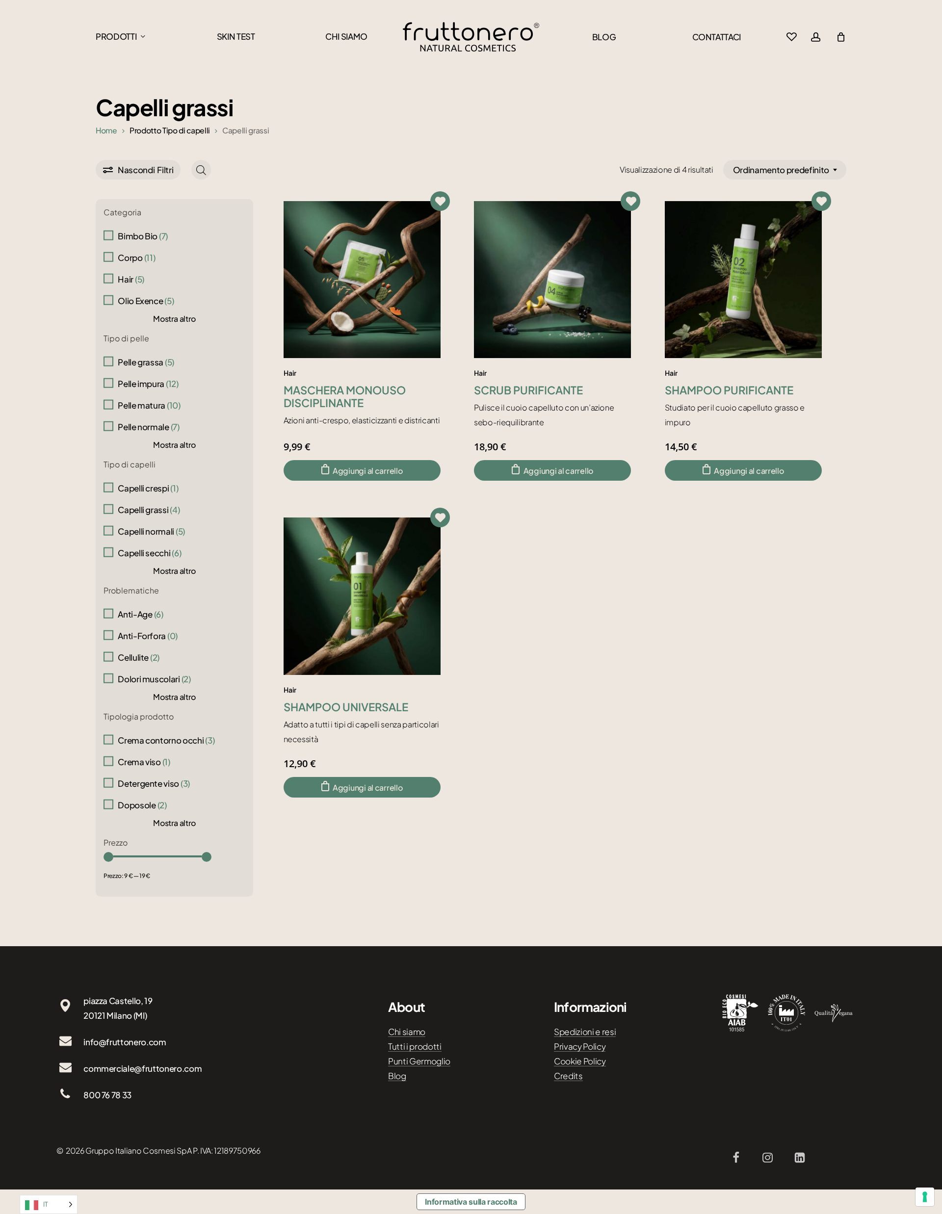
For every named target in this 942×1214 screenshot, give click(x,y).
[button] (362, 470)
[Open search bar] (201, 170)
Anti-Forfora (148, 635)
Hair (131, 279)
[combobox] (784, 170)
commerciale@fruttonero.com (142, 1068)
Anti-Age (140, 614)
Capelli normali (151, 531)
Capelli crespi (148, 488)
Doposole (142, 805)
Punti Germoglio (419, 1061)
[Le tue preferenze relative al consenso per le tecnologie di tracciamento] (925, 1197)
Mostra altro (174, 318)
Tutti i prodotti (415, 1046)
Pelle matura (149, 405)
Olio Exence (146, 300)
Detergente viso (154, 783)
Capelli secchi (149, 552)
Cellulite (138, 657)
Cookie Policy (580, 1061)
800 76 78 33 (107, 1094)
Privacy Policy (579, 1046)
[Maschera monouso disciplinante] (362, 279)
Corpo (136, 257)
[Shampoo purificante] (743, 279)
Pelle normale (149, 426)
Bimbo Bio (143, 236)
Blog (397, 1075)
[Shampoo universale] (362, 595)
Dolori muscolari (154, 678)
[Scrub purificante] (552, 279)
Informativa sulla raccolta (471, 1202)
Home (106, 130)
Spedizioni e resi (585, 1031)
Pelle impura (148, 383)
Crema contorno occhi (166, 740)
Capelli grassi (149, 509)
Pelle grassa (146, 362)
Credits (568, 1075)
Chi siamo (406, 1031)
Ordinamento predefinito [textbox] (781, 170)
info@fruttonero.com (124, 1041)
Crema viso (144, 761)
